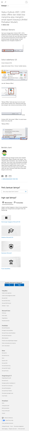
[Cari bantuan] (5, 2)
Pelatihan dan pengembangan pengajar (9, 340)
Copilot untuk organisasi (6, 293)
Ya (9, 285)
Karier (3, 403)
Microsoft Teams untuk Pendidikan (8, 333)
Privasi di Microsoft (5, 410)
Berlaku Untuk (6, 24)
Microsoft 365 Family (6, 300)
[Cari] (26, 191)
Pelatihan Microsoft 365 (7, 237)
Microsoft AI (4, 353)
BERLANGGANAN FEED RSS (10, 179)
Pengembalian (4, 318)
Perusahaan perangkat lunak (7, 393)
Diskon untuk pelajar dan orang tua (9, 343)
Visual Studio (4, 395)
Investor (3, 413)
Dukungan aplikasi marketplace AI (8, 383)
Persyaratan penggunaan (19, 426)
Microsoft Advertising (6, 365)
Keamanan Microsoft (6, 253)
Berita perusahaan (5, 408)
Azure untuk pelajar (6, 345)
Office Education (5, 338)
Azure (3, 358)
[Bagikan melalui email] (9, 175)
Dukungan (4, 5)
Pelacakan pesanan (5, 320)
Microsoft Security (5, 355)
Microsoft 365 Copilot (6, 368)
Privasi (11, 426)
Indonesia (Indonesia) (8, 417)
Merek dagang (5, 428)
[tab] (7, 203)
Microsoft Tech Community (7, 385)
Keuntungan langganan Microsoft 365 (10, 222)
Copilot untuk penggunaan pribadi (8, 295)
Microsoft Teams (5, 370)
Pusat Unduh (4, 315)
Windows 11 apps (5, 305)
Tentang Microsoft (5, 405)
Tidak (19, 285)
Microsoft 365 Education (6, 335)
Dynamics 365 (4, 360)
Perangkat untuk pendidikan (7, 330)
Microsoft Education (6, 327)
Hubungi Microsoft (5, 426)
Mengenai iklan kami (13, 428)
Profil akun (4, 313)
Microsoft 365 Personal (6, 303)
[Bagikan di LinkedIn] (5, 175)
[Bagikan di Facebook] (2, 175)
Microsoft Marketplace (6, 388)
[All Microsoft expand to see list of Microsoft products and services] (2, 2)
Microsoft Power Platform (7, 390)
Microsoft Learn (5, 380)
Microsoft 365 (4, 298)
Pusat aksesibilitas (5, 268)
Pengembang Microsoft (6, 378)
